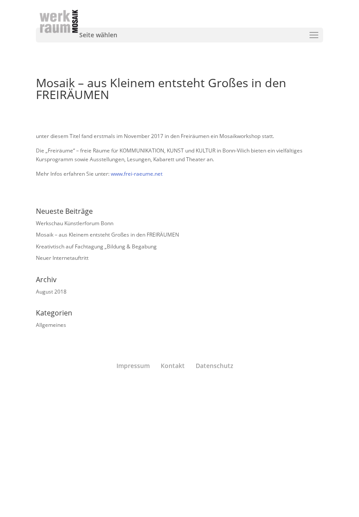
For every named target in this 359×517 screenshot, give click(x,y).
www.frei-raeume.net (136, 173)
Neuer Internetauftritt (62, 258)
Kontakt (173, 365)
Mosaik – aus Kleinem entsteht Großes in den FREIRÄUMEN (107, 234)
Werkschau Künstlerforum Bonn (74, 223)
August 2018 (51, 291)
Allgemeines (51, 325)
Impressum (133, 365)
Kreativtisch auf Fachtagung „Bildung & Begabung (96, 246)
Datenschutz (214, 365)
